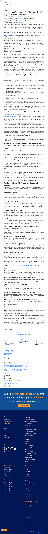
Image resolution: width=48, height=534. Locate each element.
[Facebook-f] (5, 448)
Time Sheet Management (10, 387)
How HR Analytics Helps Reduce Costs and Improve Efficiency (15, 366)
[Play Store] (9, 445)
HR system (6, 355)
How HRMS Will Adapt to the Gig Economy (25, 265)
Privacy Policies (36, 531)
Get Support (4, 530)
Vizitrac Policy (41, 532)
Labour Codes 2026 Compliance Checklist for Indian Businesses (16, 369)
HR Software (6, 354)
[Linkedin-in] (8, 448)
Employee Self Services (8, 353)
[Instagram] (15, 448)
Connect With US (9, 4)
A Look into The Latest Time (10, 383)
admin (7, 22)
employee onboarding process (9, 350)
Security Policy (29, 531)
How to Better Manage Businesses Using (13, 380)
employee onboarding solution (9, 351)
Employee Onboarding (20, 22)
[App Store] (9, 440)
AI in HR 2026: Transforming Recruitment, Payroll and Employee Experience (18, 367)
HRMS (5, 357)
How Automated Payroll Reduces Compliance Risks (13, 365)
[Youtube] (11, 448)
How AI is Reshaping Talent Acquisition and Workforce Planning (16, 370)
